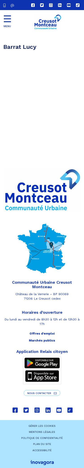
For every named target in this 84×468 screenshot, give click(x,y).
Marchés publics (42, 340)
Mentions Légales (42, 432)
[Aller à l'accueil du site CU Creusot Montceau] (48, 22)
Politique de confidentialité (42, 438)
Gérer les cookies (42, 425)
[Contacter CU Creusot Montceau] (13, 5)
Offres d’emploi (42, 333)
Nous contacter (39, 393)
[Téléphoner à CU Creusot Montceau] (5, 5)
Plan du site (42, 444)
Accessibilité (42, 450)
